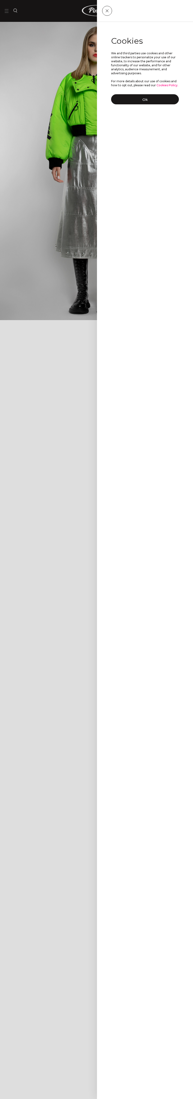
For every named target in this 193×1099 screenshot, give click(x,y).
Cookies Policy (167, 85)
